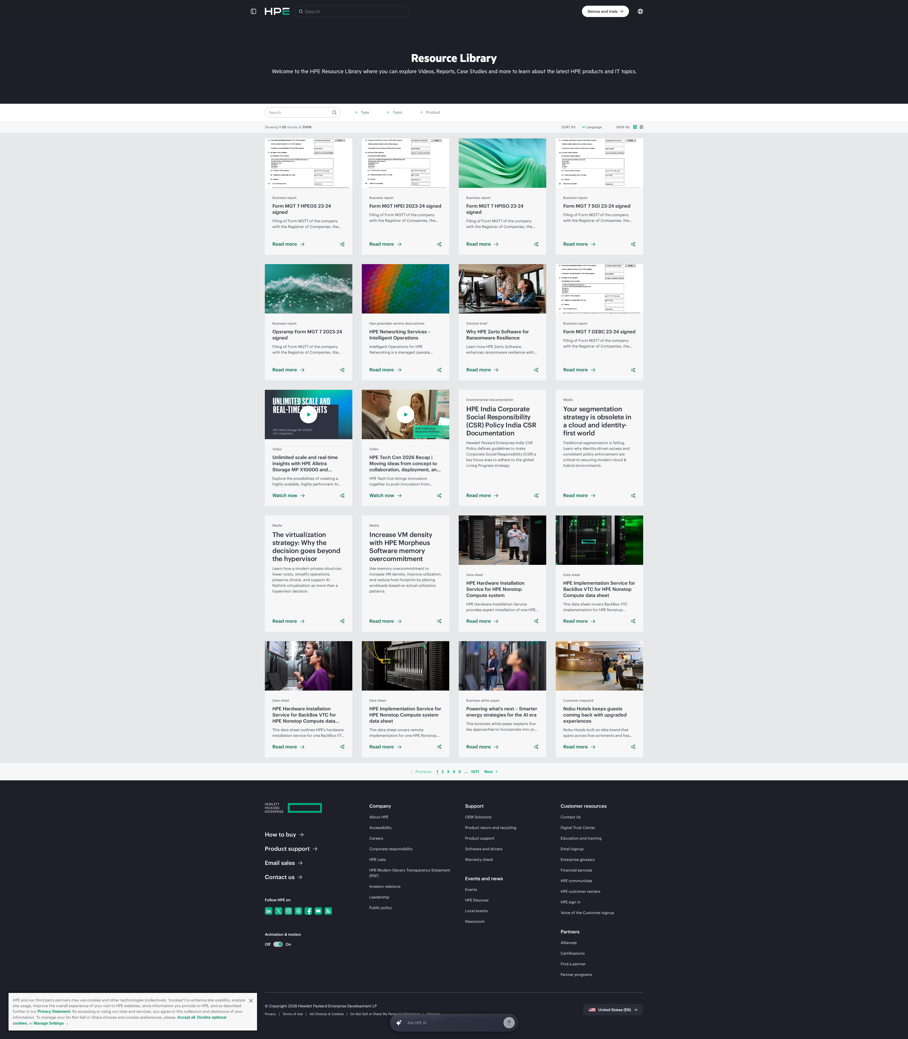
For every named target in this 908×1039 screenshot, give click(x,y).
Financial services (576, 870)
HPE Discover (477, 900)
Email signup (572, 848)
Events (471, 889)
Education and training (581, 838)
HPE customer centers (580, 891)
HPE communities (576, 880)
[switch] (275, 944)
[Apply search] (334, 112)
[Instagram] (288, 911)
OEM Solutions (478, 817)
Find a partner (573, 964)
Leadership (379, 897)
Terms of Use (293, 1014)
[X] (278, 911)
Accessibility (380, 827)
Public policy (380, 907)
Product (287, 848)
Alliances (569, 942)
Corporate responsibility (391, 848)
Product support (479, 838)
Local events (476, 910)
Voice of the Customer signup (587, 912)
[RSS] (328, 911)
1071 (475, 771)
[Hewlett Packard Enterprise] (277, 11)
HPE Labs (377, 859)
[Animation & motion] (278, 944)
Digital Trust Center (578, 827)
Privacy (270, 1014)
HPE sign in (571, 902)
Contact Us (571, 817)
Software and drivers (483, 848)
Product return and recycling (490, 827)
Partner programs (576, 974)
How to (280, 834)
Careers (376, 838)
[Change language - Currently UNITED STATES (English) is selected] (640, 11)
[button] (251, 1000)
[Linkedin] (268, 911)
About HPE (379, 817)
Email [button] (280, 862)
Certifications (573, 953)
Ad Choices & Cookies (327, 1014)
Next (488, 771)
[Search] (301, 11)
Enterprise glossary (578, 859)
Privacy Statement (54, 1011)
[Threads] (298, 911)
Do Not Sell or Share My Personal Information (385, 1014)
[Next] (496, 771)
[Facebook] (308, 911)
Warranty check (479, 859)
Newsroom (475, 921)
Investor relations (385, 886)
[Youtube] (318, 911)
